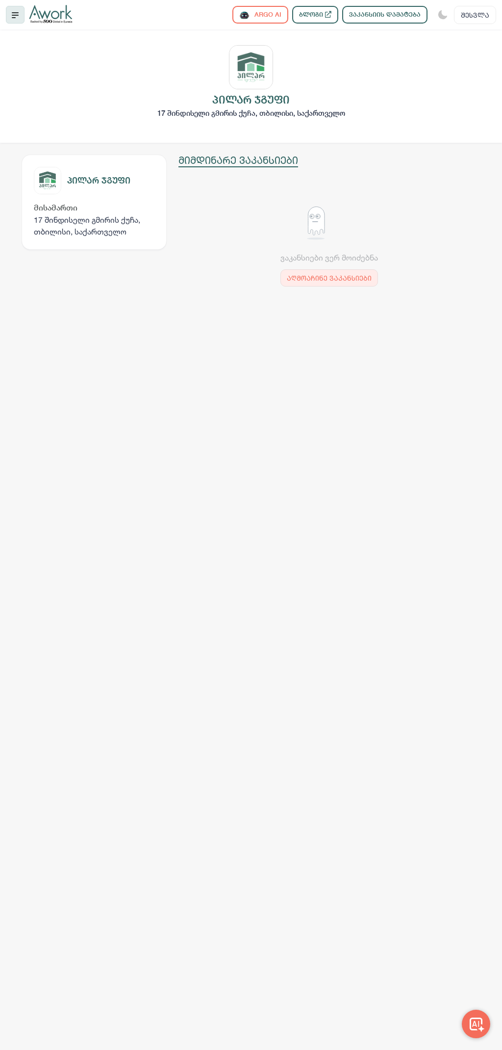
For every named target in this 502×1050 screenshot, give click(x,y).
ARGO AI (266, 14)
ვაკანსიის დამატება (385, 14)
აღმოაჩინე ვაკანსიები (329, 278)
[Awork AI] (476, 1024)
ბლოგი (312, 14)
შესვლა (475, 15)
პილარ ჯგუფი (98, 180)
